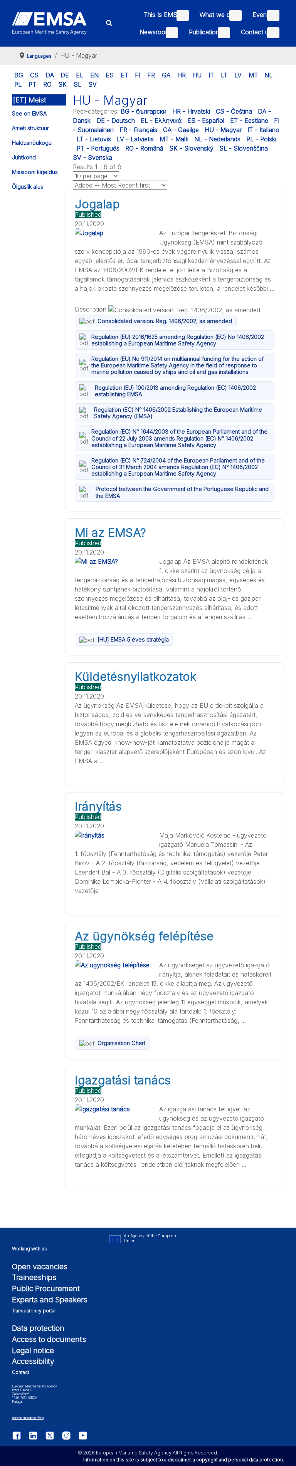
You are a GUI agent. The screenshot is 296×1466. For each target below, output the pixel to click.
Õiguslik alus (27, 186)
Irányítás (98, 806)
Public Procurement (46, 1288)
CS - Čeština (234, 111)
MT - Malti (174, 139)
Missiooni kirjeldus (35, 172)
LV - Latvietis (135, 139)
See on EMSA (29, 113)
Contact (20, 1372)
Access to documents (49, 1339)
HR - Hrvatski (191, 111)
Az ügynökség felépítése (144, 936)
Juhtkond (24, 157)
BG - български (143, 111)
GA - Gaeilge (181, 130)
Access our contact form (28, 1418)
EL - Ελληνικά (161, 120)
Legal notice (33, 1350)
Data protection (38, 1328)
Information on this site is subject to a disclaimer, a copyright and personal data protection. (183, 1460)
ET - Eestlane (249, 120)
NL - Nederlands (217, 139)
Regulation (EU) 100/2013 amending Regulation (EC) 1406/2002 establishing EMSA (175, 390)
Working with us (29, 1249)
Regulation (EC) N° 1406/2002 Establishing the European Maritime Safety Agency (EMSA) (178, 412)
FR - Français (138, 130)
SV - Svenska (92, 157)
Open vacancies (39, 1266)
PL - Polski (261, 139)
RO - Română (144, 148)
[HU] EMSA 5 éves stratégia (133, 639)
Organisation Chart (121, 1043)
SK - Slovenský (191, 148)
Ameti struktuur (30, 128)
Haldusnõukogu (32, 142)
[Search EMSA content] (109, 23)
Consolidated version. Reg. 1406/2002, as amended (165, 321)
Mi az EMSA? (110, 532)
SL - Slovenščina (243, 148)
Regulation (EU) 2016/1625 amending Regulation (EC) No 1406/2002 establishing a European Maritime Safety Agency (177, 340)
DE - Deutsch (115, 120)
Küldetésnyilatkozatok (136, 677)
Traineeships (34, 1277)
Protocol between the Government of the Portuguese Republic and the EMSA (182, 492)
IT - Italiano (263, 130)
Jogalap (97, 204)
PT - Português (98, 148)
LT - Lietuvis (94, 139)
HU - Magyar (223, 130)
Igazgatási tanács (123, 1080)
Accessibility (33, 1361)
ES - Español (205, 120)
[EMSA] (49, 23)
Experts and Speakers (49, 1299)
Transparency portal (34, 1311)
